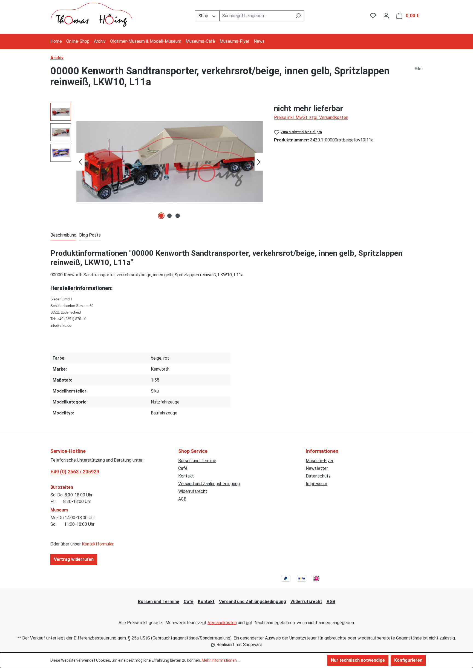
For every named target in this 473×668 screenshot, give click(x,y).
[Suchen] (298, 15)
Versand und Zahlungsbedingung (209, 483)
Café (183, 468)
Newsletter (317, 468)
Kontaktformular (97, 544)
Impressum (316, 483)
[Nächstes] (259, 162)
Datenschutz (318, 476)
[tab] (63, 235)
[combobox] (256, 15)
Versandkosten (222, 622)
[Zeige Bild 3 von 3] (177, 216)
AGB (182, 499)
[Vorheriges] (80, 162)
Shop (203, 15)
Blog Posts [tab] (90, 235)
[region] (157, 162)
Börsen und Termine (197, 460)
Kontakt (186, 476)
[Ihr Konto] (386, 15)
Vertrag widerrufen (74, 559)
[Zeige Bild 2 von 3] (169, 216)
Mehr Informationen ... (221, 660)
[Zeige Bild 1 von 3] (161, 216)
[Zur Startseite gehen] (91, 14)
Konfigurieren (408, 660)
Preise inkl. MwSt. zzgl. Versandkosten (311, 117)
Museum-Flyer (319, 460)
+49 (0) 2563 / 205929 (74, 471)
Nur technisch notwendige (358, 660)
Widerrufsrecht (192, 491)
